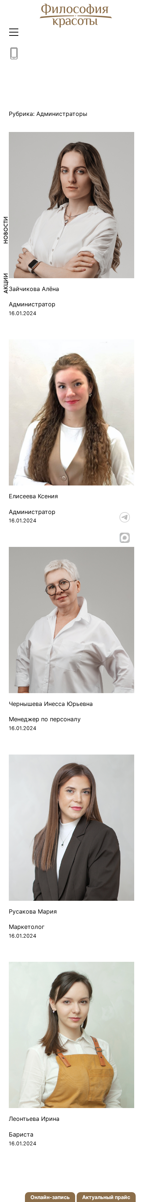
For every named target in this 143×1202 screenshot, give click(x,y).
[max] (131, 538)
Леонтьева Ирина (34, 1118)
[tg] (131, 517)
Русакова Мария (33, 911)
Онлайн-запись (50, 1197)
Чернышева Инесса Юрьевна (51, 703)
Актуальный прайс (106, 1197)
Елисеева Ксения (33, 496)
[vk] (131, 497)
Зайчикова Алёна (34, 289)
